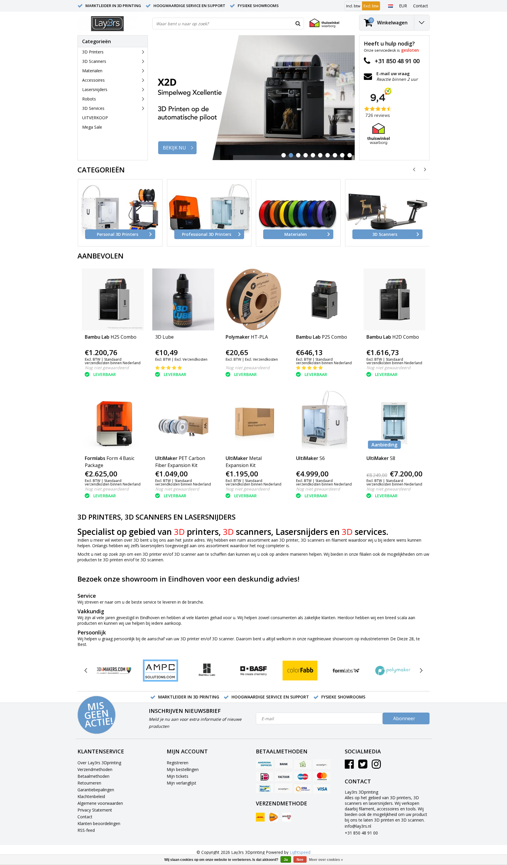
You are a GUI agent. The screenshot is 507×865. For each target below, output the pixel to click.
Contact (84, 816)
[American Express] (264, 764)
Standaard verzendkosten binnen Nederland (113, 361)
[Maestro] (303, 776)
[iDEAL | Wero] (264, 776)
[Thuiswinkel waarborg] (324, 23)
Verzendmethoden (94, 769)
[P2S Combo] (324, 299)
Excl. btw (371, 6)
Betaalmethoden (93, 776)
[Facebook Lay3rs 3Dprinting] (349, 766)
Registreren (177, 762)
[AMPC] (160, 670)
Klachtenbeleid (91, 796)
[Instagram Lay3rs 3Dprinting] (376, 766)
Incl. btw (353, 6)
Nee (300, 860)
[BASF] (253, 670)
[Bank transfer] (284, 764)
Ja (286, 860)
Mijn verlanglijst (181, 783)
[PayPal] (284, 788)
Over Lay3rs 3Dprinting (99, 762)
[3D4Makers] (114, 670)
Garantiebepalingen (95, 789)
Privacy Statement (94, 810)
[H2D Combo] (394, 299)
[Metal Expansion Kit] (254, 421)
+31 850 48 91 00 (361, 833)
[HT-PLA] (254, 299)
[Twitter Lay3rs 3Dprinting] (362, 766)
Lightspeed (300, 852)
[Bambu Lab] (207, 670)
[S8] (394, 421)
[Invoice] (284, 776)
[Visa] (322, 788)
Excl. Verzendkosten (191, 359)
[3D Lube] (183, 299)
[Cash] (303, 764)
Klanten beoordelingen (98, 823)
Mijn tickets (177, 776)
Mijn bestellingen (183, 769)
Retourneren (89, 783)
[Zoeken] (298, 23)
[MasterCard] (322, 776)
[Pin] (303, 788)
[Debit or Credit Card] (322, 764)
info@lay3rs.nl (358, 826)
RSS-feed (86, 830)
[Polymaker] (392, 670)
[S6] (324, 421)
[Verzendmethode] (260, 817)
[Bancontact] (264, 788)
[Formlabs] (346, 670)
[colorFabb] (300, 670)
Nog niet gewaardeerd (107, 367)
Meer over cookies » (326, 860)
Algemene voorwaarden (100, 803)
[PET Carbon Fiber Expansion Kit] (183, 421)
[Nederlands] (390, 5)
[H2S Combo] (113, 299)
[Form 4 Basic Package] (113, 421)
